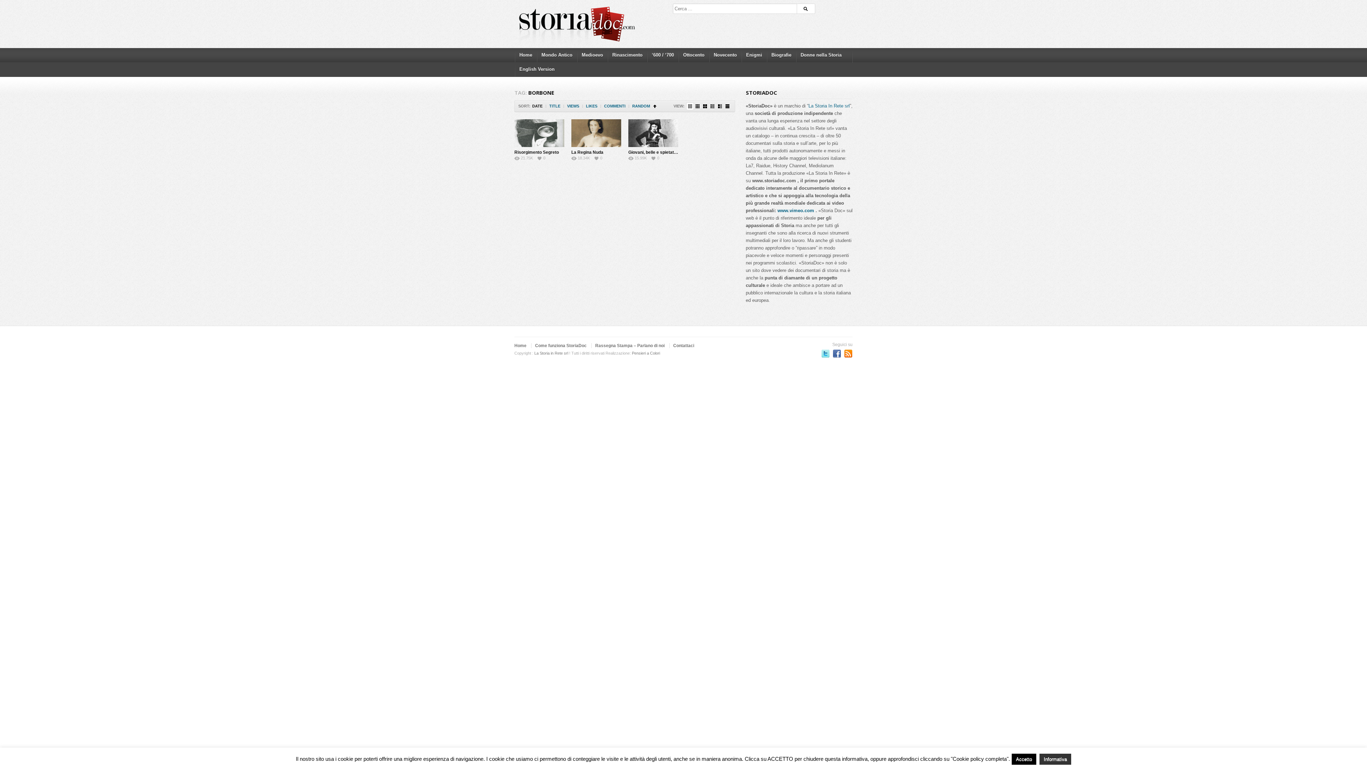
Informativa (1055, 759)
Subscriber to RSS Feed (848, 353)
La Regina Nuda (587, 152)
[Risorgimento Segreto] (539, 133)
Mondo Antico (556, 55)
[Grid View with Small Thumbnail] (697, 106)
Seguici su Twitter (825, 353)
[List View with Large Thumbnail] (727, 106)
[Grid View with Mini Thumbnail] (690, 106)
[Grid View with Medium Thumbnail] (705, 106)
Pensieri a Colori (646, 353)
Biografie (781, 55)
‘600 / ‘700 (663, 55)
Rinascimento (627, 55)
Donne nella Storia (821, 55)
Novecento (725, 55)
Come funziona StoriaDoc (561, 345)
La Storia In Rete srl (829, 106)
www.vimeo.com (795, 210)
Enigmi (754, 55)
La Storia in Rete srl (551, 353)
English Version (537, 69)
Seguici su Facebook (837, 353)
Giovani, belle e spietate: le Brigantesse (668, 152)
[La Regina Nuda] (596, 133)
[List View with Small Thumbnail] (712, 106)
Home (525, 55)
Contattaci (683, 345)
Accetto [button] (1024, 759)
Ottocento (694, 55)
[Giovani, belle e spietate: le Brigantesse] (653, 133)
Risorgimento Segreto (536, 152)
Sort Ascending (655, 106)
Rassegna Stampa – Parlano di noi (630, 345)
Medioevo (592, 55)
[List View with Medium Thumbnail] (720, 106)
